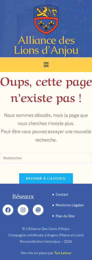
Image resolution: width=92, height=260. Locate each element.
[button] (46, 64)
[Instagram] (23, 210)
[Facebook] (8, 210)
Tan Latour (62, 253)
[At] (38, 210)
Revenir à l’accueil (46, 178)
